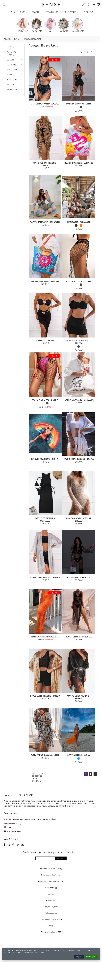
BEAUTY (10, 84)
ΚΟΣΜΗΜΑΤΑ (13, 69)
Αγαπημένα (51, 900)
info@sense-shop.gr (13, 823)
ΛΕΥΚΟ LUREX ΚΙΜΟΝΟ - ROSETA (79, 459)
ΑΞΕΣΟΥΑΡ (12, 79)
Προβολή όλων (86, 51)
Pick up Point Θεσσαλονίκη (51, 919)
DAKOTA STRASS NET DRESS (78, 103)
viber (8, 827)
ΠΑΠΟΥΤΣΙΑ (12, 64)
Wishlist (53, 109)
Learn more (39, 952)
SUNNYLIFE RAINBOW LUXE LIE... (45, 459)
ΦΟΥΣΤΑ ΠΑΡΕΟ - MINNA (79, 755)
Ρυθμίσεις (79, 957)
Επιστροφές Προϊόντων (51, 875)
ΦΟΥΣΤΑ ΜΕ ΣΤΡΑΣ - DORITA (45, 400)
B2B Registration (13, 831)
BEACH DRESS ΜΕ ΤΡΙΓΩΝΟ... (79, 636)
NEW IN (10, 47)
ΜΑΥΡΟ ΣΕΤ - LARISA (45, 340)
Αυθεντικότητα (51, 913)
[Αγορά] (33, 109)
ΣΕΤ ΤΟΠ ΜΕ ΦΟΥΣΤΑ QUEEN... (45, 103)
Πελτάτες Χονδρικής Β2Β (51, 932)
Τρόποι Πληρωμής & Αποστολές (51, 881)
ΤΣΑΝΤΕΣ (11, 74)
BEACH (10, 59)
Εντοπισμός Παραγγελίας (51, 868)
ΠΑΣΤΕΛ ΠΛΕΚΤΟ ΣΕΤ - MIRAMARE (45, 222)
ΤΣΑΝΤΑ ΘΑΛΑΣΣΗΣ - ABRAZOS (78, 163)
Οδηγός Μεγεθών (51, 906)
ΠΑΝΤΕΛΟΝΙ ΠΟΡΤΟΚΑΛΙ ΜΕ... (45, 636)
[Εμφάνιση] (38, 109)
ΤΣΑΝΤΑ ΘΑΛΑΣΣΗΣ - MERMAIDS (79, 400)
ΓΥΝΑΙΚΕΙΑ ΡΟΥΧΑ (12, 53)
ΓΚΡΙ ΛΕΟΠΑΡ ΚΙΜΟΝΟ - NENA (45, 755)
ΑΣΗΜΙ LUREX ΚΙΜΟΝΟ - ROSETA (45, 577)
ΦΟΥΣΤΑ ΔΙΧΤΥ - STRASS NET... (79, 281)
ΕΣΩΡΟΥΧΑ (12, 89)
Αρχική (51, 894)
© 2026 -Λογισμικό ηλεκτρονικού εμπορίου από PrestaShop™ (51, 940)
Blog (51, 925)
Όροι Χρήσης (51, 887)
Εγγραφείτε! (61, 858)
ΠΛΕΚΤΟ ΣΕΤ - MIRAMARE (78, 222)
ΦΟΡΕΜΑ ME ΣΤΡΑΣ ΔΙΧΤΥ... (78, 577)
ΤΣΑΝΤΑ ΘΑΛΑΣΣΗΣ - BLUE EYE (45, 281)
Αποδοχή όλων (91, 957)
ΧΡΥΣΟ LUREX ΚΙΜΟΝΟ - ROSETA (45, 696)
